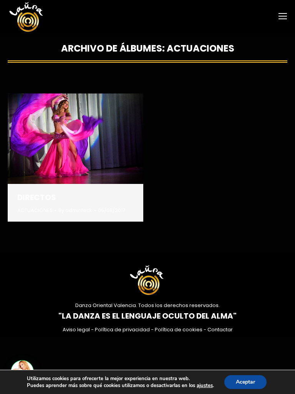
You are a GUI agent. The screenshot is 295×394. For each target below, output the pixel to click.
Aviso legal (76, 329)
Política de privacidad (122, 329)
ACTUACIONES (35, 210)
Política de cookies (178, 329)
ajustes (205, 385)
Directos (36, 197)
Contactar (220, 329)
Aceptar (245, 382)
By (75, 210)
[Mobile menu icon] (282, 16)
